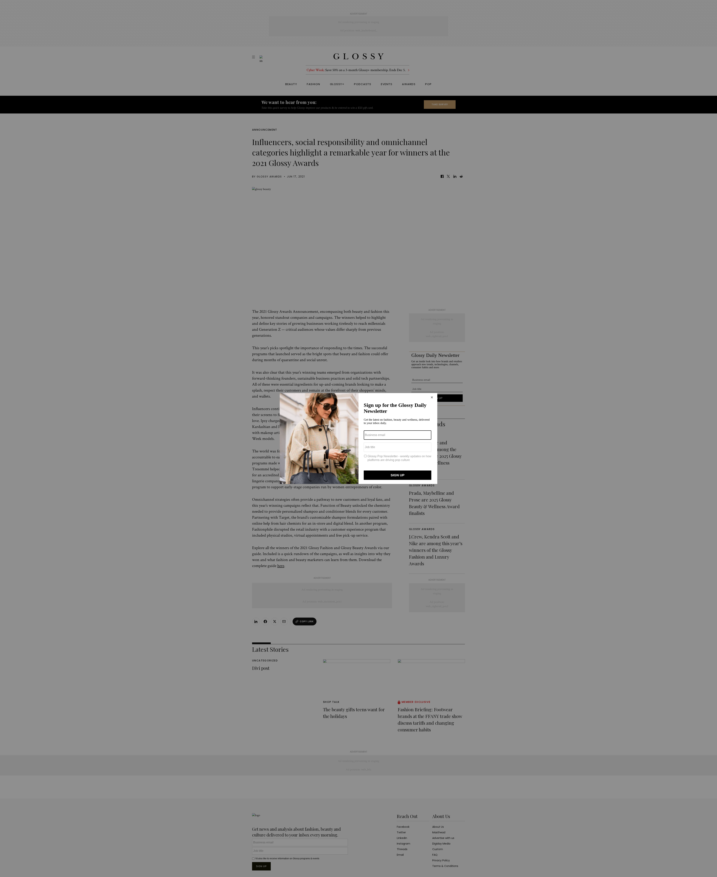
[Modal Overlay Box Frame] (358, 438)
